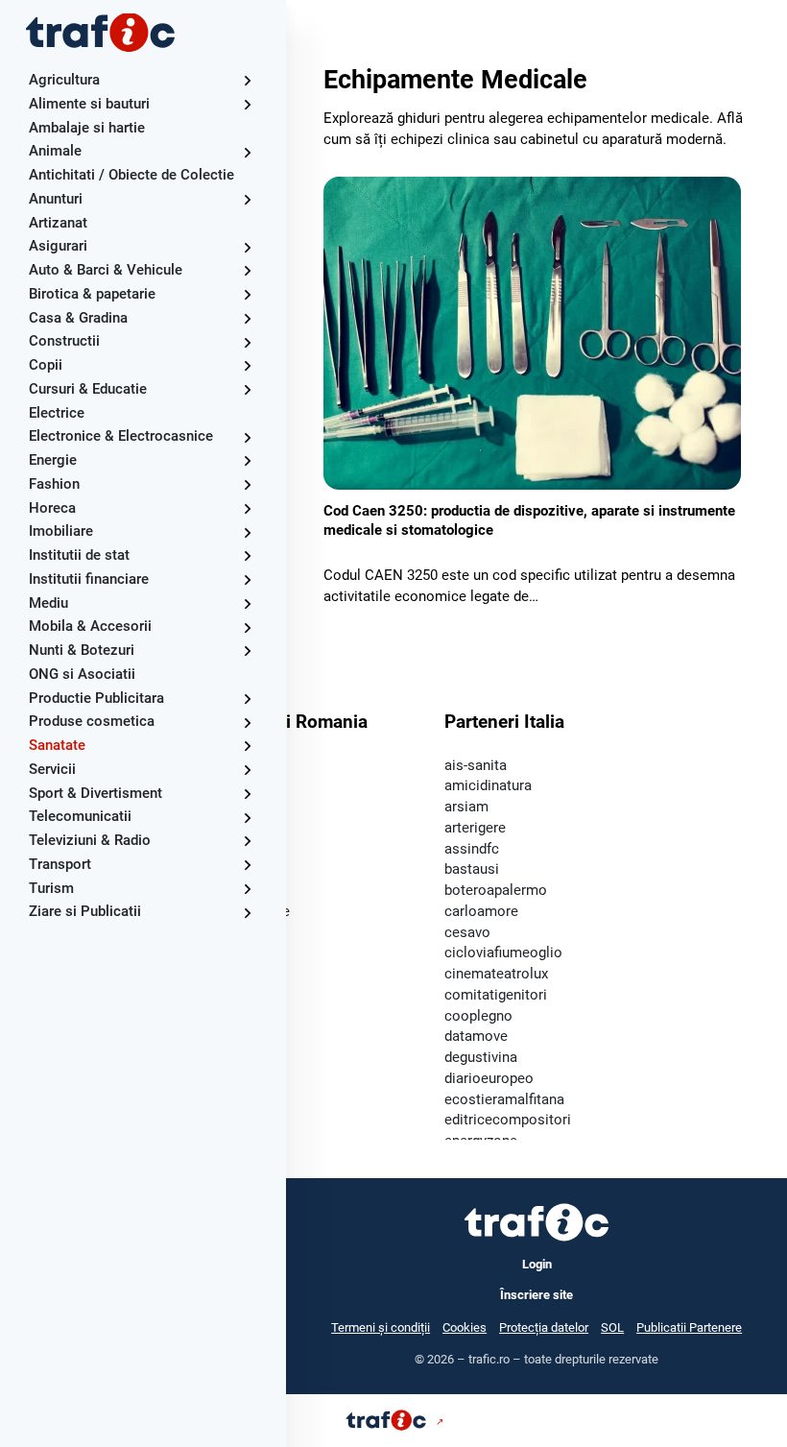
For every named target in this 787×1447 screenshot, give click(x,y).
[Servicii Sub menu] (247, 770)
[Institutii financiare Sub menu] (247, 579)
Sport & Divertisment (95, 793)
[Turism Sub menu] (247, 889)
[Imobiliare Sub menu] (247, 532)
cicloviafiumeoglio (503, 952)
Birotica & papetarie (92, 293)
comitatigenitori (495, 994)
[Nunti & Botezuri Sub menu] (247, 650)
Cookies (464, 1327)
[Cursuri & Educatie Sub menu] (247, 389)
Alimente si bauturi (89, 103)
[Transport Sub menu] (247, 865)
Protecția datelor (543, 1327)
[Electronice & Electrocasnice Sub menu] (247, 437)
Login (537, 1264)
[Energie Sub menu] (247, 460)
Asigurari (58, 245)
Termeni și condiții (380, 1327)
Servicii (52, 769)
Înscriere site (536, 1295)
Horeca (52, 508)
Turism (51, 888)
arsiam (466, 806)
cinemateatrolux (496, 973)
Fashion (54, 484)
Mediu (48, 603)
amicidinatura (488, 785)
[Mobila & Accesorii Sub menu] (247, 627)
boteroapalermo (495, 890)
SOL (612, 1327)
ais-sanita (475, 765)
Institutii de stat (79, 555)
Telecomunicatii (80, 816)
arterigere (475, 827)
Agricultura (64, 79)
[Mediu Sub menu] (247, 603)
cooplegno (478, 1016)
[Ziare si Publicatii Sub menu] (247, 913)
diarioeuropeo (489, 1078)
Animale (55, 150)
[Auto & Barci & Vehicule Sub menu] (247, 270)
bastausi (471, 869)
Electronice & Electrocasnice (121, 436)
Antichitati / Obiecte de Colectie (131, 174)
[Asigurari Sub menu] (247, 247)
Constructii (64, 341)
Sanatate (57, 745)
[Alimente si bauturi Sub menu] (247, 104)
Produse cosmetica (92, 721)
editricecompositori (507, 1119)
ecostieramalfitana (504, 1099)
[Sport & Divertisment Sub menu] (247, 794)
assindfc (471, 848)
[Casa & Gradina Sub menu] (247, 318)
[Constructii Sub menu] (247, 342)
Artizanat (58, 222)
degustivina (480, 1057)
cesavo (467, 932)
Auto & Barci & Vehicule (105, 269)
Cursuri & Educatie (88, 389)
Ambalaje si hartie (87, 127)
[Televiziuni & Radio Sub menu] (247, 841)
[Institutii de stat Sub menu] (247, 555)
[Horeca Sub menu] (247, 508)
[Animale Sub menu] (247, 152)
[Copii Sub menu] (247, 365)
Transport (60, 864)
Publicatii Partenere (689, 1327)
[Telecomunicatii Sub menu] (247, 818)
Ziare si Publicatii (85, 911)
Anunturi (56, 198)
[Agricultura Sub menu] (247, 80)
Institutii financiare (89, 579)
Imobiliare (61, 531)
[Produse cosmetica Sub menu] (247, 722)
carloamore (481, 911)
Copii (45, 365)
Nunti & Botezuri (81, 650)
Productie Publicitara (96, 698)
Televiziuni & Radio (90, 840)
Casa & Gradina (78, 317)
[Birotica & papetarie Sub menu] (247, 294)
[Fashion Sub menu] (247, 484)
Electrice (56, 413)
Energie (53, 460)
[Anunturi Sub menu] (247, 199)
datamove (476, 1036)
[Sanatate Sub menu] (247, 746)
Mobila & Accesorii (90, 626)
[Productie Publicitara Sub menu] (247, 698)
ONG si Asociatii (82, 674)
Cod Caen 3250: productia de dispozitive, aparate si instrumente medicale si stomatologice (529, 520)
